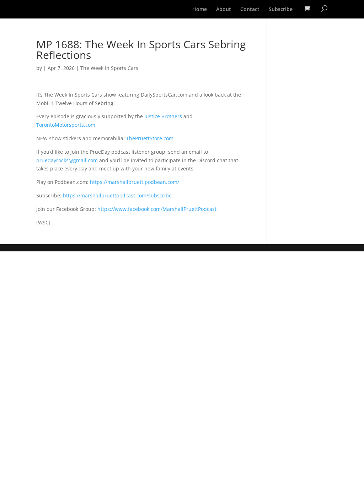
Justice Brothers (163, 116)
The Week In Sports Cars (109, 68)
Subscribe (281, 9)
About (223, 9)
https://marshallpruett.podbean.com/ (134, 182)
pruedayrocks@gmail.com (67, 160)
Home (199, 9)
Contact (249, 9)
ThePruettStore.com (149, 138)
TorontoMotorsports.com (65, 124)
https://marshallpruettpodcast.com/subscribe (117, 195)
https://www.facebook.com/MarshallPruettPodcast (156, 209)
